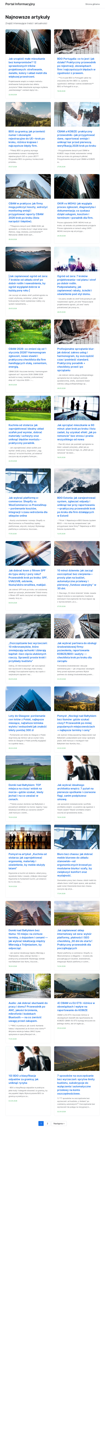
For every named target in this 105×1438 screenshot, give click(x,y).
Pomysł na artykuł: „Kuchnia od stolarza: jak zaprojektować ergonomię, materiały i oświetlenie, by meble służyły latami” (28, 861)
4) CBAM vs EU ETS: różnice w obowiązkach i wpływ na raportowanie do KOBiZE (76, 1007)
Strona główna (92, 4)
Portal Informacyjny (20, 4)
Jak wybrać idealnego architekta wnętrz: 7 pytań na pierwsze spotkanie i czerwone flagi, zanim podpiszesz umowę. (76, 792)
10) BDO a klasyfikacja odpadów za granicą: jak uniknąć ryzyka (23, 1079)
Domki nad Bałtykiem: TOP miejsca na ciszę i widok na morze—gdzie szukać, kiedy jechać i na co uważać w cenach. (26, 792)
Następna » (59, 1123)
